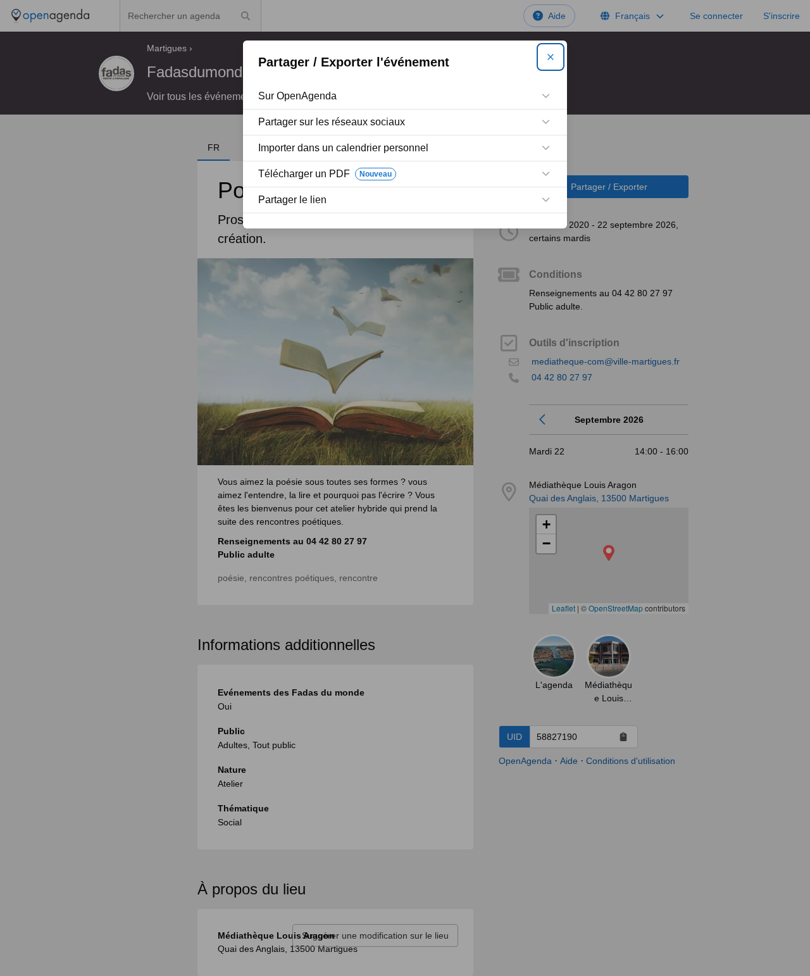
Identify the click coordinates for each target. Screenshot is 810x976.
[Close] (550, 57)
